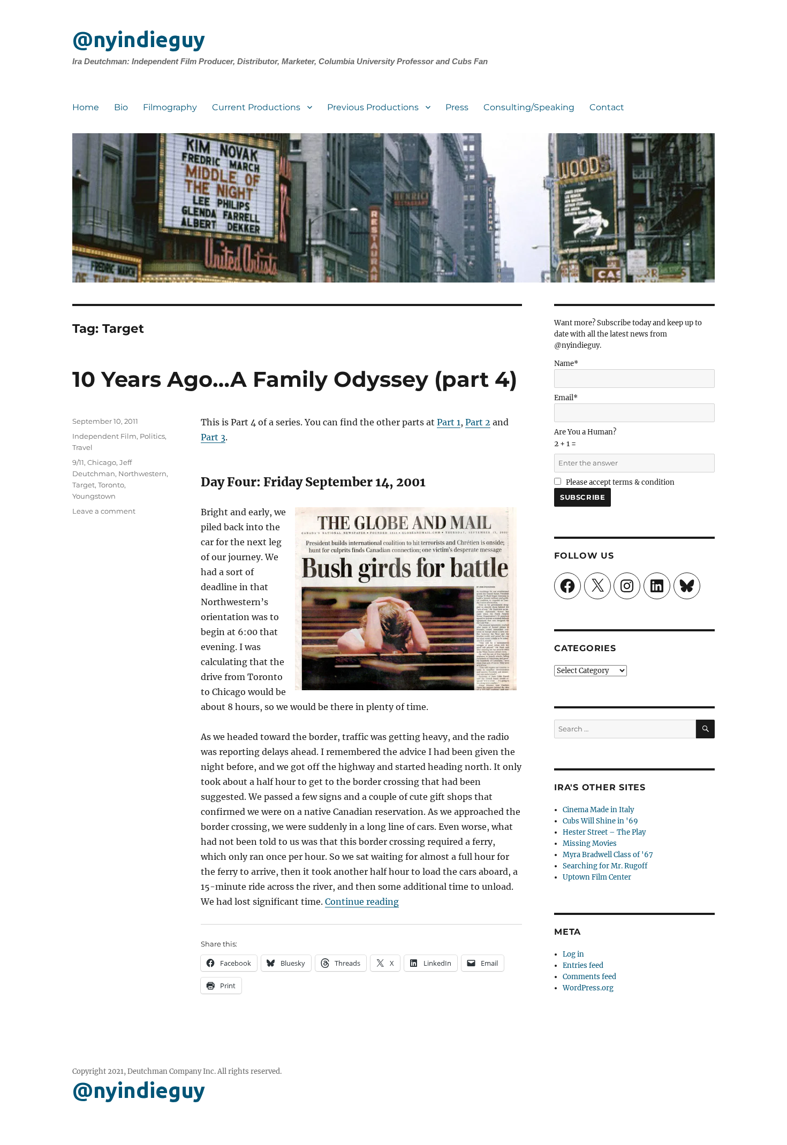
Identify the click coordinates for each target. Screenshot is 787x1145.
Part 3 (213, 437)
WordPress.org (588, 988)
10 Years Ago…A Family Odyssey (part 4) (294, 379)
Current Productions (256, 107)
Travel (82, 447)
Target (83, 484)
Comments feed (589, 976)
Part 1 (448, 422)
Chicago (101, 462)
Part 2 (477, 422)
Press (456, 107)
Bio (121, 107)
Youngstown (94, 496)
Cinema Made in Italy (598, 809)
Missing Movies (590, 843)
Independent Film (104, 436)
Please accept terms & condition (619, 482)
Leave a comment (103, 511)
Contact (606, 107)
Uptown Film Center (597, 877)
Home (85, 107)
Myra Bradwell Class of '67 (608, 854)
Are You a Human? (585, 438)
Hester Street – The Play (604, 832)
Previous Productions (373, 107)
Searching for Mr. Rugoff (605, 866)
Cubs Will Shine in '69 (600, 821)
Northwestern (142, 473)
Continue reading (362, 901)
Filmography (170, 107)
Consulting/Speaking (528, 107)
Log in (573, 954)
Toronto (111, 484)
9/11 (78, 462)
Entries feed (583, 965)
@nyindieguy (138, 39)
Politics (152, 436)
